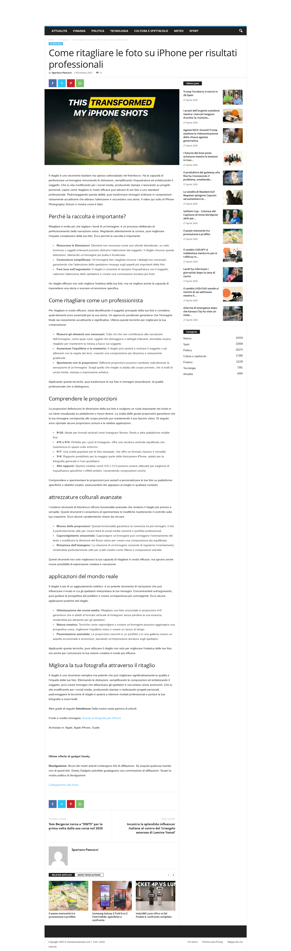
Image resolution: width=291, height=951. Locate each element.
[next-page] (173, 875)
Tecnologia (119, 31)
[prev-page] (169, 875)
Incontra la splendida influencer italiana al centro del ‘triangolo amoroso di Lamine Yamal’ (151, 828)
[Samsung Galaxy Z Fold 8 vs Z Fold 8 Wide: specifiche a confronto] (112, 896)
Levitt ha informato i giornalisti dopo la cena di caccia (199, 272)
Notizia (187, 338)
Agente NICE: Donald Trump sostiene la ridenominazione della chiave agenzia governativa (200, 135)
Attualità (59, 31)
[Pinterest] (71, 83)
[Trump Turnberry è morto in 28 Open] (233, 97)
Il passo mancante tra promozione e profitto (62, 915)
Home (51, 39)
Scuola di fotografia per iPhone (101, 718)
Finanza (79, 31)
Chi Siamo (192, 941)
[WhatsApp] (80, 83)
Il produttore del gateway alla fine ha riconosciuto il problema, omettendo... (201, 176)
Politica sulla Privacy (212, 941)
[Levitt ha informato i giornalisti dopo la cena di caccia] (233, 274)
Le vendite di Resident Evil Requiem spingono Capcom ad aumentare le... (199, 195)
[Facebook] (53, 83)
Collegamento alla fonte (63, 784)
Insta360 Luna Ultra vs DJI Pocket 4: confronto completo (154, 915)
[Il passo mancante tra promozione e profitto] (68, 896)
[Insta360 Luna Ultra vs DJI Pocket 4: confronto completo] (155, 896)
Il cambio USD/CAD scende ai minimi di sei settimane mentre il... (201, 292)
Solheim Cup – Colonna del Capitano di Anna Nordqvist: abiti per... (200, 214)
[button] (240, 31)
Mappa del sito (235, 941)
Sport (193, 31)
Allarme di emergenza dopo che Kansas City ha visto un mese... (200, 311)
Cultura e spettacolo (151, 31)
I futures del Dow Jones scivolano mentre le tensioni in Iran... (200, 156)
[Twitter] (62, 83)
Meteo (179, 31)
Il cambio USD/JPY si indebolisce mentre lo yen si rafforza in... (200, 253)
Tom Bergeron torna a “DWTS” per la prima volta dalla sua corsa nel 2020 (76, 826)
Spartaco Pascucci (62, 72)
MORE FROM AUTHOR (89, 874)
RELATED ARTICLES (62, 874)
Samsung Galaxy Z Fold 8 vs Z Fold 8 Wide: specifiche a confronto (109, 917)
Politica (97, 31)
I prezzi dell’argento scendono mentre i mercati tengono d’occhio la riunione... (201, 114)
